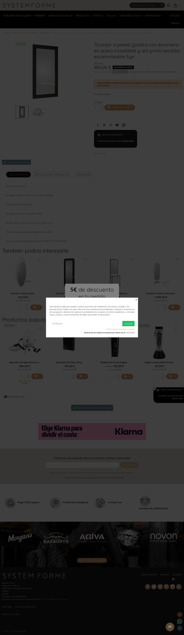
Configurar (57, 323)
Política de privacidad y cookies (120, 329)
